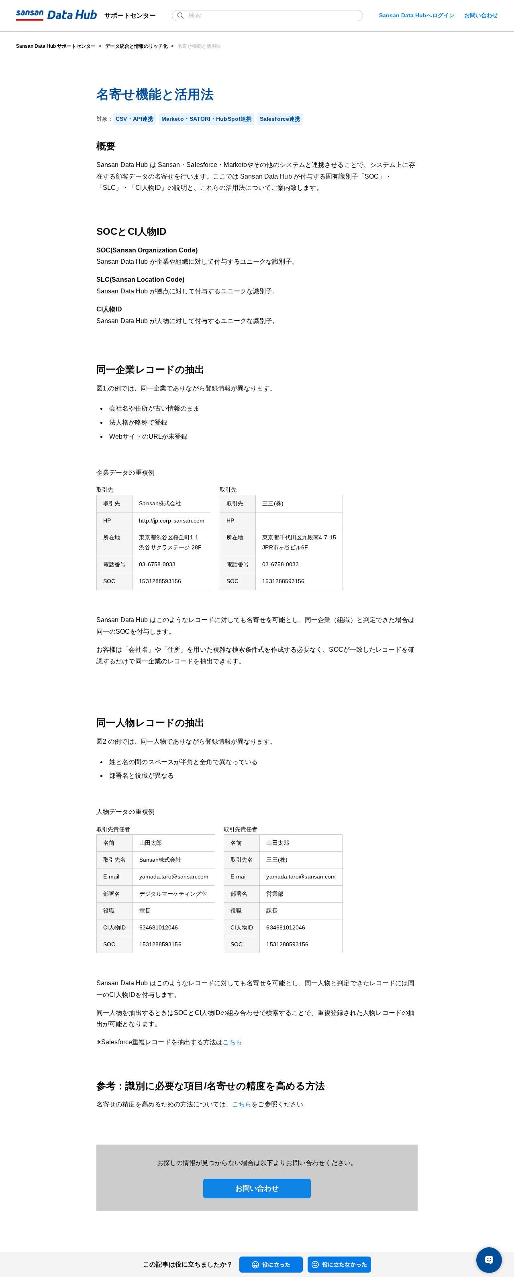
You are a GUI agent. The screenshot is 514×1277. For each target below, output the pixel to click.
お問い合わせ (481, 15)
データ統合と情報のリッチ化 (136, 46)
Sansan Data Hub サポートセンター (56, 46)
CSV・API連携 (134, 119)
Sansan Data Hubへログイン (417, 15)
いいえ (314, 1264)
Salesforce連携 (280, 119)
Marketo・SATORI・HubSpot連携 (206, 119)
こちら (232, 1042)
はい (243, 1264)
